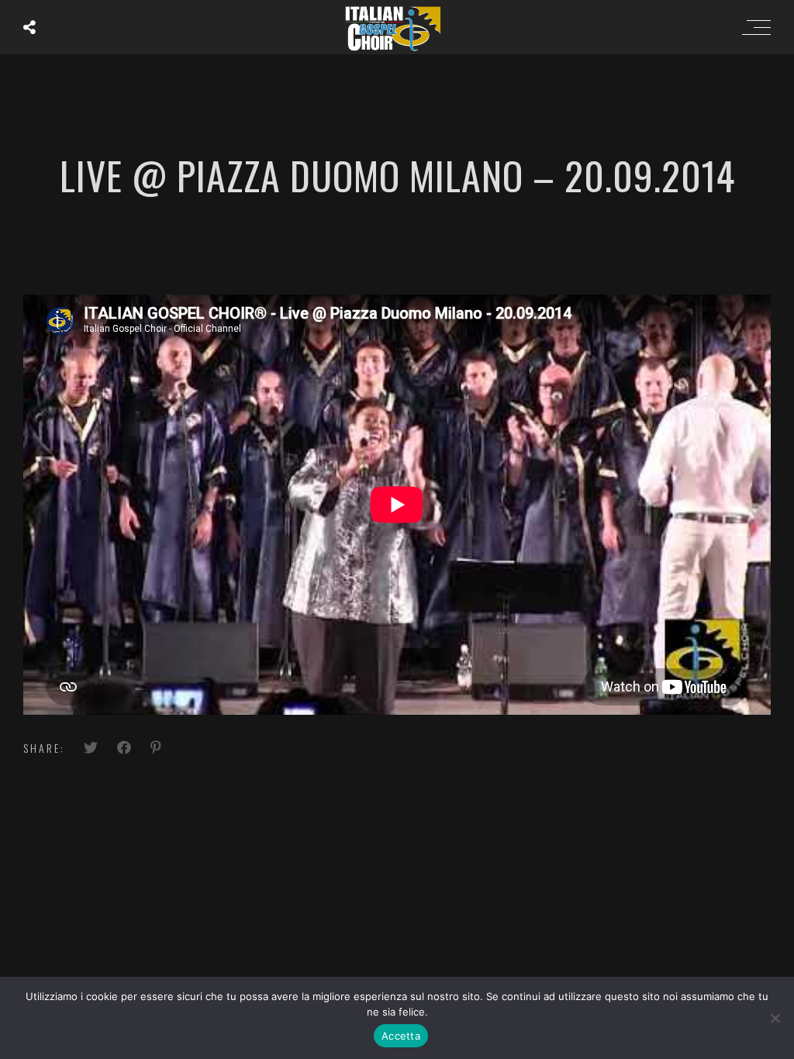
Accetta (400, 1036)
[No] (774, 1018)
